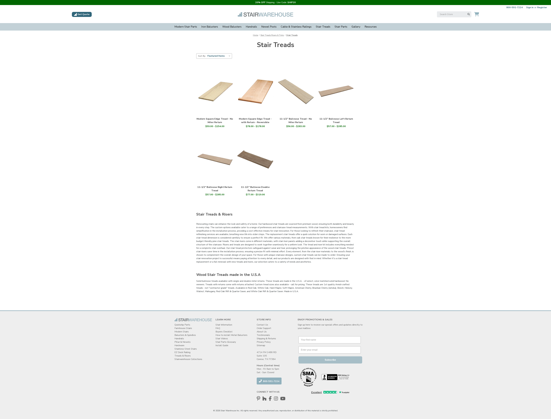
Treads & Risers (182, 355)
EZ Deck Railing (182, 352)
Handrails (251, 26)
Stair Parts (341, 26)
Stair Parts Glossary (226, 342)
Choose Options (215, 94)
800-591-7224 (514, 7)
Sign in (529, 7)
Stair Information (224, 324)
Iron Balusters (209, 26)
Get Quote (83, 14)
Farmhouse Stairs (183, 328)
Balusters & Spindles (185, 335)
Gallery (356, 26)
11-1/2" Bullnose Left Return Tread (336, 120)
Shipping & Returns (266, 338)
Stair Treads (323, 26)
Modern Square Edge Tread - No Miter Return (215, 120)
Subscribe (330, 360)
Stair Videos (222, 338)
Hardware (179, 345)
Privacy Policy (264, 342)
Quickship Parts (182, 324)
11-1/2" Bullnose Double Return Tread (255, 189)
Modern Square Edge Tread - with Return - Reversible (255, 120)
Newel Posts (269, 26)
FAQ (218, 328)
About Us (262, 331)
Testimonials (263, 335)
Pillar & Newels (182, 342)
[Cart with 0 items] (476, 14)
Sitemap (261, 345)
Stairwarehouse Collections (188, 359)
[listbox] (219, 55)
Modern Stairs (181, 331)
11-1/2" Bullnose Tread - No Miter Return (296, 120)
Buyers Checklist (224, 331)
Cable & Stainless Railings (296, 26)
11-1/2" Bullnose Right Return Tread (214, 189)
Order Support (264, 328)
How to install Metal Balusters (231, 335)
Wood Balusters (231, 26)
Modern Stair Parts (185, 26)
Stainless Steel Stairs (185, 348)
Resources (371, 26)
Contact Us (262, 324)
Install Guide (222, 345)
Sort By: (202, 56)
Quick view (214, 88)
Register (542, 7)
